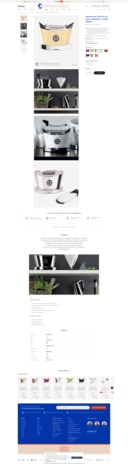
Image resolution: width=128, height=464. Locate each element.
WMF (38, 420)
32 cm (47, 354)
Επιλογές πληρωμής (56, 425)
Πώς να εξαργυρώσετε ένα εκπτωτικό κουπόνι (73, 438)
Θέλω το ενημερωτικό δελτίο (99, 407)
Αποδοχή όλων (77, 457)
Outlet (22, 436)
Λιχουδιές (23, 424)
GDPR (54, 431)
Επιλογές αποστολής (56, 427)
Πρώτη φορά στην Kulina (73, 424)
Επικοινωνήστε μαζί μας (57, 433)
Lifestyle (23, 432)
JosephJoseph (39, 428)
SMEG (38, 424)
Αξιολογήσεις (70, 420)
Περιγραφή (55, 227)
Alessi (38, 422)
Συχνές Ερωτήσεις (71, 426)
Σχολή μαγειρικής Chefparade (74, 430)
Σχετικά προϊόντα (71, 227)
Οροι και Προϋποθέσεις (57, 429)
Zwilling (38, 430)
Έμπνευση (99, 9)
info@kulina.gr (92, 431)
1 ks (47, 348)
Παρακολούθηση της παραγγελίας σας (74, 433)
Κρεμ (47, 342)
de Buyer (38, 432)
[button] (23, 395)
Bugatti (47, 357)
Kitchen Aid (39, 426)
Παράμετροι (62, 227)
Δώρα (109, 9)
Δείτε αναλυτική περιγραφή (91, 43)
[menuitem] (19, 10)
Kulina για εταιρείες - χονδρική (74, 428)
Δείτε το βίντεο (75, 64)
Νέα (104, 9)
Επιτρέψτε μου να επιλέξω (51, 461)
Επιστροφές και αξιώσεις (57, 420)
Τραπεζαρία (23, 422)
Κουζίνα (23, 420)
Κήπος (22, 428)
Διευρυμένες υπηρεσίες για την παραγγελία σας (58, 423)
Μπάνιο (22, 430)
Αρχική (22, 434)
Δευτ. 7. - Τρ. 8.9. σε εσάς (91, 60)
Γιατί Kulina (70, 435)
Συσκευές (23, 426)
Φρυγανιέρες (49, 334)
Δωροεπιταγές (55, 435)
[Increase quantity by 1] (91, 72)
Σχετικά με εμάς (71, 440)
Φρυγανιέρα (48, 351)
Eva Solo (38, 434)
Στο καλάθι (99, 72)
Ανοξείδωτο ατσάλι (50, 345)
